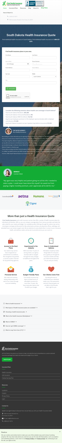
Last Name (34, 55)
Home (5, 8)
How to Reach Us (8, 12)
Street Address (35, 67)
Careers (4, 393)
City (6, 80)
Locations (4, 390)
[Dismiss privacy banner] (60, 431)
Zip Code (8, 74)
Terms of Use (41, 438)
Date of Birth (8, 61)
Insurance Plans (13, 8)
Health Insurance (6, 372)
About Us (36, 8)
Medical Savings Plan (8, 378)
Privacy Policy (6, 396)
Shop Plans (44, 8)
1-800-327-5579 (13, 16)
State (33, 74)
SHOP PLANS (7, 359)
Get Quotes (12, 88)
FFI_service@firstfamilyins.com (11, 418)
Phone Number (36, 61)
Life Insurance (6, 375)
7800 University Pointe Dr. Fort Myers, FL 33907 (21, 19)
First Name (8, 55)
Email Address (9, 67)
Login (3, 399)
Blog (29, 8)
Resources (23, 8)
